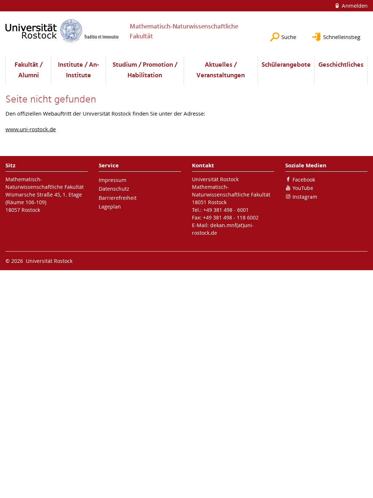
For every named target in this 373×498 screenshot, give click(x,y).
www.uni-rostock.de (30, 129)
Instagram (304, 196)
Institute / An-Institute (78, 70)
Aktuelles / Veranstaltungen (220, 70)
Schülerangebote (286, 65)
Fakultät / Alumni (29, 70)
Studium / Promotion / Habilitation (145, 70)
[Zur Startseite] (62, 31)
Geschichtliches (341, 65)
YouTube (302, 187)
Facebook (303, 179)
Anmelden (354, 5)
